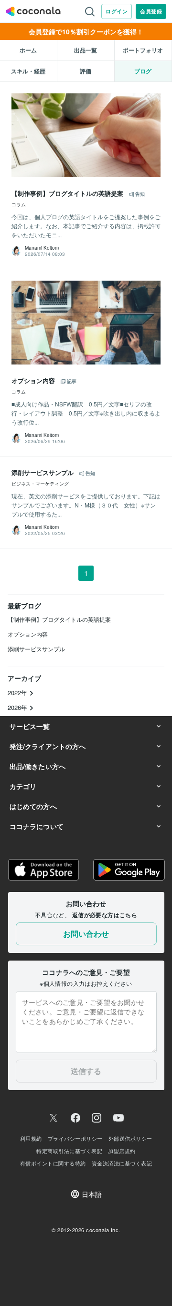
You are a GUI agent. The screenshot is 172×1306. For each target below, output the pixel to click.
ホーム (28, 50)
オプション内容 (28, 634)
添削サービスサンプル (36, 649)
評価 (85, 71)
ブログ (142, 71)
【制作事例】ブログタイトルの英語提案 (59, 619)
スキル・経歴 (28, 71)
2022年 (18, 692)
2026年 (18, 707)
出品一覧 (85, 50)
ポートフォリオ (143, 50)
